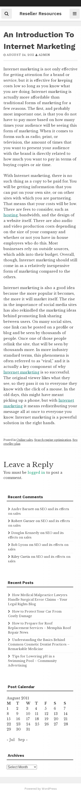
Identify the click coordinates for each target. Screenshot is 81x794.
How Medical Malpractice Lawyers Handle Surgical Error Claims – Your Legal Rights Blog (37, 599)
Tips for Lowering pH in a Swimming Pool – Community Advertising (32, 660)
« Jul (11, 739)
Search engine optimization (52, 439)
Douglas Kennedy (25, 533)
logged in (36, 472)
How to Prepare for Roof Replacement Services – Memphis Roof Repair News (39, 627)
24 (28, 724)
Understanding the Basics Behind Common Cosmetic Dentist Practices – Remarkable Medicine (39, 644)
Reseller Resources (40, 13)
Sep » (23, 739)
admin (44, 55)
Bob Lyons (19, 545)
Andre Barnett (22, 509)
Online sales (24, 439)
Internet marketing (21, 372)
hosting (10, 215)
